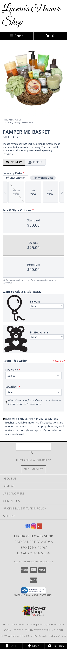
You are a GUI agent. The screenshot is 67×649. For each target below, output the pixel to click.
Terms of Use (57, 635)
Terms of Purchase (34, 635)
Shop (19, 35)
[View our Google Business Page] (27, 527)
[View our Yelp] (39, 527)
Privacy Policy (10, 635)
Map (35, 646)
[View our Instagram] (33, 527)
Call (12, 646)
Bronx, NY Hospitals (51, 624)
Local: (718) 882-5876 (33, 553)
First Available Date (43, 177)
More (7, 154)
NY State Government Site (47, 630)
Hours (57, 646)
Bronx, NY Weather (15, 630)
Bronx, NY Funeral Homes (19, 624)
